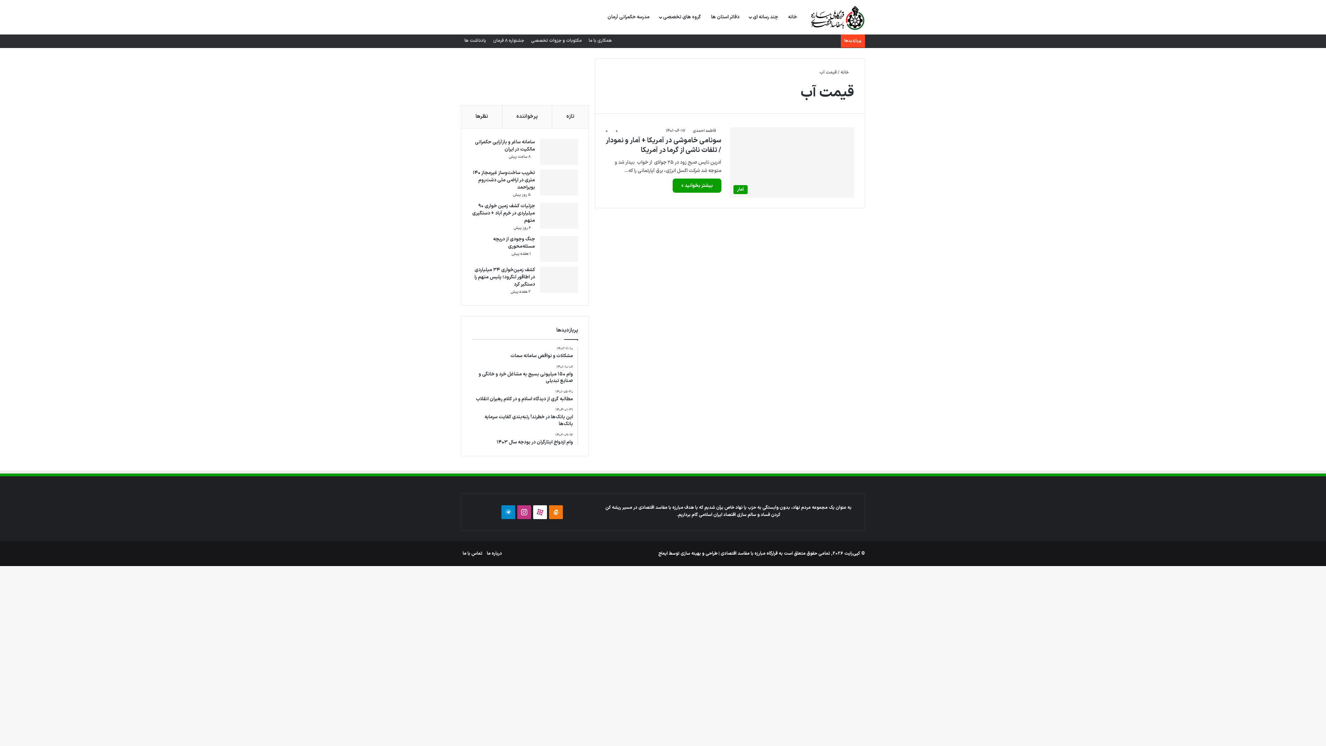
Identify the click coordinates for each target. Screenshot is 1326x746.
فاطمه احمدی (704, 131)
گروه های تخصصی (682, 17)
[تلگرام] (508, 512)
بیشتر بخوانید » (697, 185)
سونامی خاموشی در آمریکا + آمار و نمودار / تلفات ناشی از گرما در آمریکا (663, 145)
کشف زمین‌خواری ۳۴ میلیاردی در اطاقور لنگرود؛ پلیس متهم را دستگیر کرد (504, 277)
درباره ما (494, 553)
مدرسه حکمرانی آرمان (628, 17)
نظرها (481, 117)
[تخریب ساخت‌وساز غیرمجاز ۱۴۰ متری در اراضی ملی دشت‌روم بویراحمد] (559, 182)
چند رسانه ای (765, 17)
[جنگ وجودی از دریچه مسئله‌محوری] (559, 249)
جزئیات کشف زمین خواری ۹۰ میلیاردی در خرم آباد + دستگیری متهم (503, 213)
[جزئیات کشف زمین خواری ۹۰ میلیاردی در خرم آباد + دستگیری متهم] (559, 216)
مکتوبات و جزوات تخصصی (556, 40)
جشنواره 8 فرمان (508, 40)
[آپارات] (540, 512)
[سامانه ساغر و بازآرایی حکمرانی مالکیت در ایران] (559, 152)
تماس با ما (472, 553)
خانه (792, 17)
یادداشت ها (475, 40)
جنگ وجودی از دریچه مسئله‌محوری (514, 243)
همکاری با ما (600, 40)
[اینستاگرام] (524, 512)
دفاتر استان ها (725, 17)
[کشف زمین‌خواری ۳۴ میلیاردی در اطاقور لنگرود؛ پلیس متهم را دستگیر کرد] (559, 280)
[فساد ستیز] (837, 17)
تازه (570, 117)
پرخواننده (527, 117)
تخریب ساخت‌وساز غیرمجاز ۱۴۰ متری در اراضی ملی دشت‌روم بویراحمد (504, 180)
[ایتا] (556, 512)
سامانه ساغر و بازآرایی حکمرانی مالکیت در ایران (505, 145)
